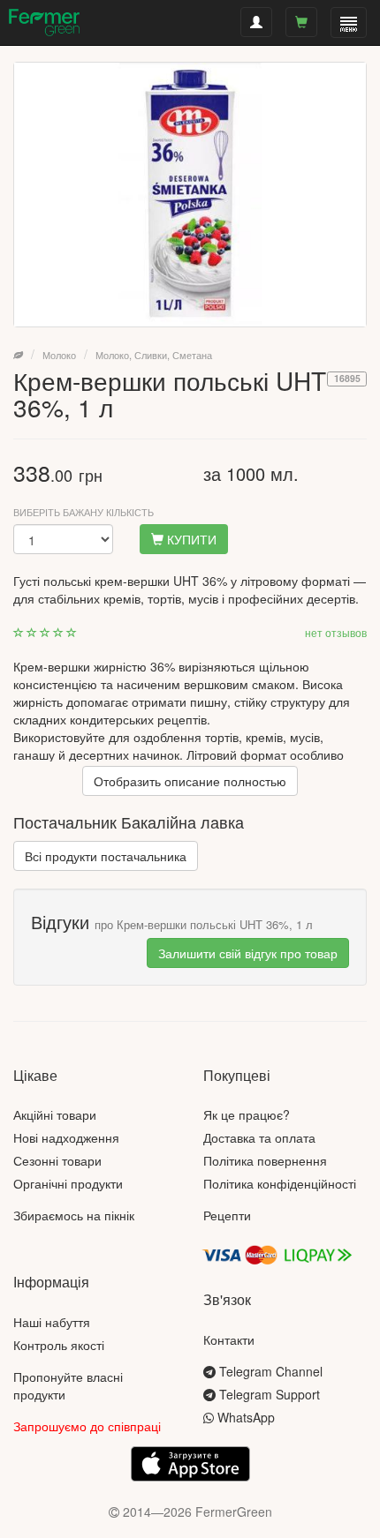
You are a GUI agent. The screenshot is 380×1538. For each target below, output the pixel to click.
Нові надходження (66, 1137)
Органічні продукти (68, 1183)
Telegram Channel (269, 1371)
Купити (190, 539)
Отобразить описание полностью (190, 781)
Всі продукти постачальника (105, 856)
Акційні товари (54, 1114)
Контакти (229, 1339)
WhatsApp (244, 1417)
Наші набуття (51, 1322)
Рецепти (227, 1215)
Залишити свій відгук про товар (248, 953)
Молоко (59, 355)
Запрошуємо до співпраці (87, 1426)
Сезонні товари (57, 1160)
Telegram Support (268, 1394)
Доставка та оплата (259, 1137)
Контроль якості (58, 1345)
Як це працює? (246, 1114)
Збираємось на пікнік (73, 1215)
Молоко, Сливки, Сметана (153, 355)
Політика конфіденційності (279, 1183)
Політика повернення (265, 1160)
